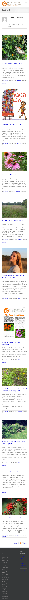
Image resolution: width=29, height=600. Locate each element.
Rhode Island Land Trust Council (23, 564)
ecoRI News (22, 557)
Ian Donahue (5, 80)
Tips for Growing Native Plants (12, 63)
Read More (4, 83)
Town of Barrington (23, 571)
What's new (19, 80)
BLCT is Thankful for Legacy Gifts (13, 220)
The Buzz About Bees (9, 174)
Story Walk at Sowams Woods (11, 124)
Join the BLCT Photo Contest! (11, 518)
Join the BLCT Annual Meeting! (12, 472)
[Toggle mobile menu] (26, 2)
